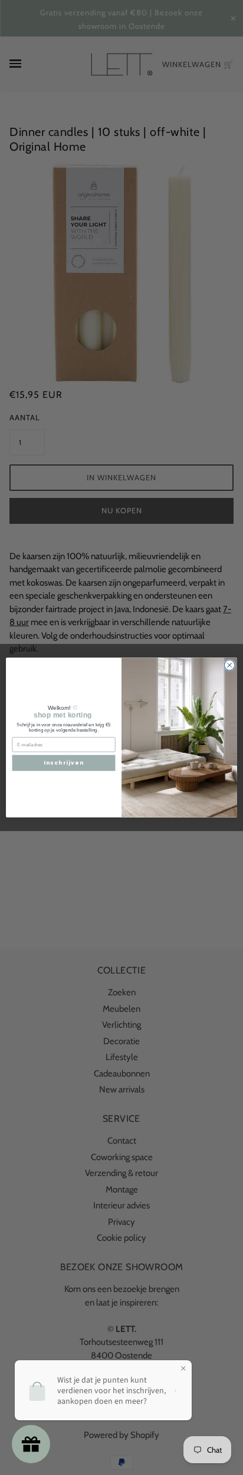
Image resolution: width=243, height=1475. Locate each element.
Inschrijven (64, 763)
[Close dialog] (229, 665)
